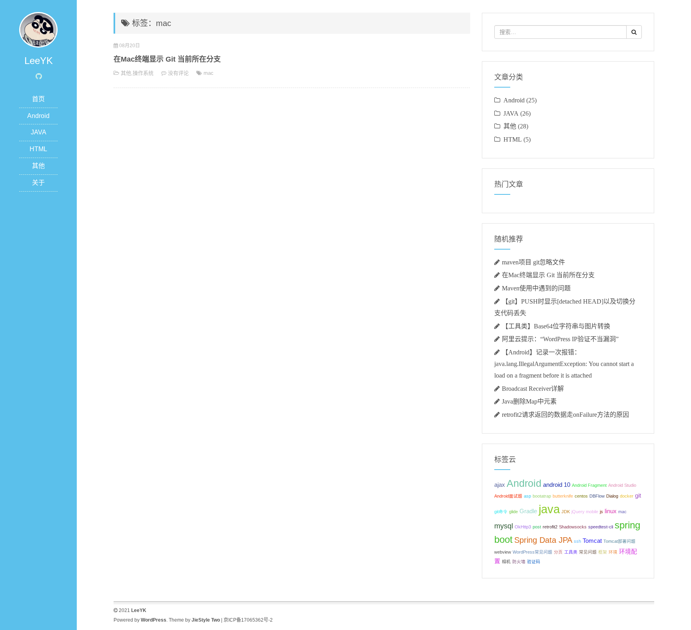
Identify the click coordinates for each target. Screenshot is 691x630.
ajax (499, 484)
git (638, 495)
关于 (38, 182)
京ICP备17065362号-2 (248, 620)
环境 (613, 552)
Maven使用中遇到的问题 (536, 288)
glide (513, 511)
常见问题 (588, 552)
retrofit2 (550, 526)
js (601, 511)
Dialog (612, 496)
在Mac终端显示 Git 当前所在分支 (167, 59)
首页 (38, 99)
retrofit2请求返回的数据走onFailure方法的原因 (565, 414)
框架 (602, 552)
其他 (38, 165)
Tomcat (592, 540)
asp (527, 496)
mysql (503, 526)
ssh (577, 541)
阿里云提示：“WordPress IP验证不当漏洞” (560, 339)
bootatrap (542, 496)
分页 (558, 552)
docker (626, 496)
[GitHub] (39, 76)
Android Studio (622, 485)
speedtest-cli (600, 526)
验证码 (533, 561)
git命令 (500, 511)
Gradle (528, 511)
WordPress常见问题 (532, 552)
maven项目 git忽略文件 (533, 262)
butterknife (563, 496)
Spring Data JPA (543, 540)
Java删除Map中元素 (529, 401)
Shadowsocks (573, 526)
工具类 (570, 552)
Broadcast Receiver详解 (533, 388)
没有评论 (178, 73)
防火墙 (518, 561)
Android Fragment (589, 485)
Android (38, 115)
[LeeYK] (38, 29)
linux (611, 511)
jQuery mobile (584, 511)
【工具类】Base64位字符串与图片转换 (556, 326)
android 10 (556, 484)
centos (581, 496)
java (549, 509)
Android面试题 (508, 496)
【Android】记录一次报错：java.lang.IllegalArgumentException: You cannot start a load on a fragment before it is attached (564, 363)
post (537, 526)
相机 (506, 561)
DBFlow (597, 496)
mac (209, 73)
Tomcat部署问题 (619, 541)
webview (502, 552)
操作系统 (143, 73)
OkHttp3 (523, 526)
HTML (38, 149)
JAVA (38, 132)
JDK (565, 511)
